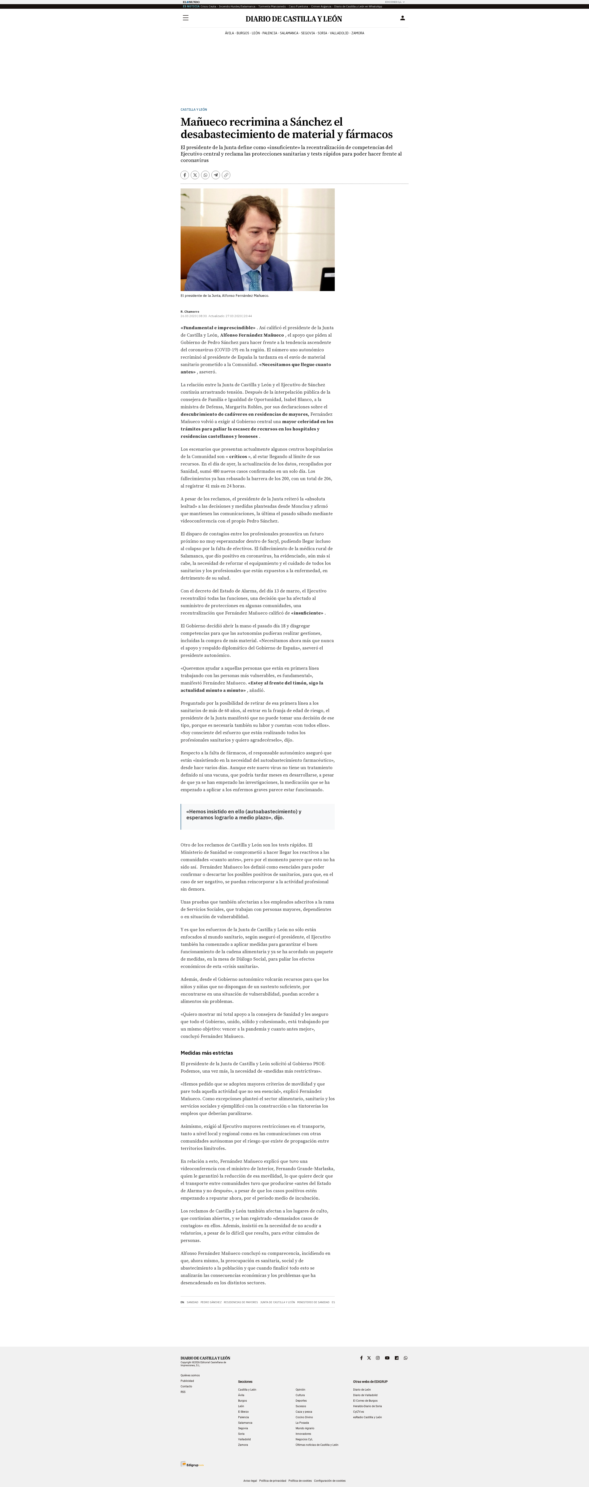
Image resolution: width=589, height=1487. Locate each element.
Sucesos (301, 1406)
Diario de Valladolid (365, 1395)
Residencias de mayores (241, 1302)
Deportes (301, 1400)
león (256, 33)
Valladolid (244, 1439)
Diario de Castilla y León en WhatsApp (358, 6)
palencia (270, 33)
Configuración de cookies (330, 1480)
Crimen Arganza (321, 6)
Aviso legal (250, 1480)
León (241, 1406)
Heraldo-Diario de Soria (367, 1406)
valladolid (339, 33)
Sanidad (192, 1302)
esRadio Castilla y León (367, 1417)
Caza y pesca (304, 1411)
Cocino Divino (304, 1417)
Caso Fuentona (298, 6)
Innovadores (303, 1433)
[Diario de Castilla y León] (294, 18)
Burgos (242, 1400)
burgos (243, 33)
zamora (357, 33)
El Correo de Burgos (365, 1400)
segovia (308, 33)
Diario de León (362, 1389)
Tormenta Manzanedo (272, 6)
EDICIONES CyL (393, 2)
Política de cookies (300, 1480)
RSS (183, 1392)
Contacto (186, 1386)
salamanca (289, 33)
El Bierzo (243, 1411)
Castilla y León (194, 110)
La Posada (302, 1422)
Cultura (300, 1395)
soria (322, 33)
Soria (241, 1433)
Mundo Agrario (305, 1428)
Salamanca (245, 1422)
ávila (229, 33)
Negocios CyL (304, 1439)
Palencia (243, 1417)
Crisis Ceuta (208, 6)
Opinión (300, 1389)
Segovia (243, 1428)
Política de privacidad (272, 1480)
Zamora (243, 1445)
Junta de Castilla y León (277, 1302)
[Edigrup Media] (192, 1463)
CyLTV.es (358, 1411)
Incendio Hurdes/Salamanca (237, 6)
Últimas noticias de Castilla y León (317, 1445)
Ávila (241, 1395)
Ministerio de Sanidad (313, 1302)
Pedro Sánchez (211, 1302)
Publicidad (187, 1381)
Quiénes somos (190, 1375)
